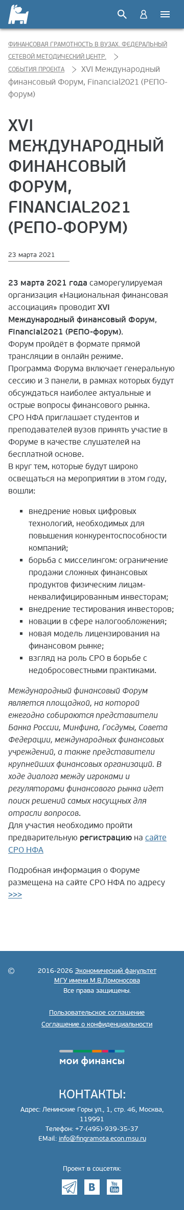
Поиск (122, 14)
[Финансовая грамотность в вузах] (19, 14)
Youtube (114, 1187)
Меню (165, 14)
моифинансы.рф (92, 1058)
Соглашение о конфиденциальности (96, 1024)
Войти (143, 14)
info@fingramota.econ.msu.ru (102, 1139)
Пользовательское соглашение (97, 1013)
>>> (15, 895)
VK (92, 1187)
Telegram (69, 1187)
